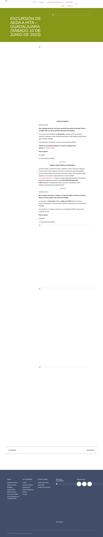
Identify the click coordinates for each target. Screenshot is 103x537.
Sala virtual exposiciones (54, 2)
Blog (62, 6)
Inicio (34, 2)
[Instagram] (84, 484)
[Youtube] (89, 484)
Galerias (41, 2)
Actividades (69, 2)
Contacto (70, 6)
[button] (75, 4)
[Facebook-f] (79, 484)
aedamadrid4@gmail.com (46, 178)
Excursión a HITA (49, 148)
